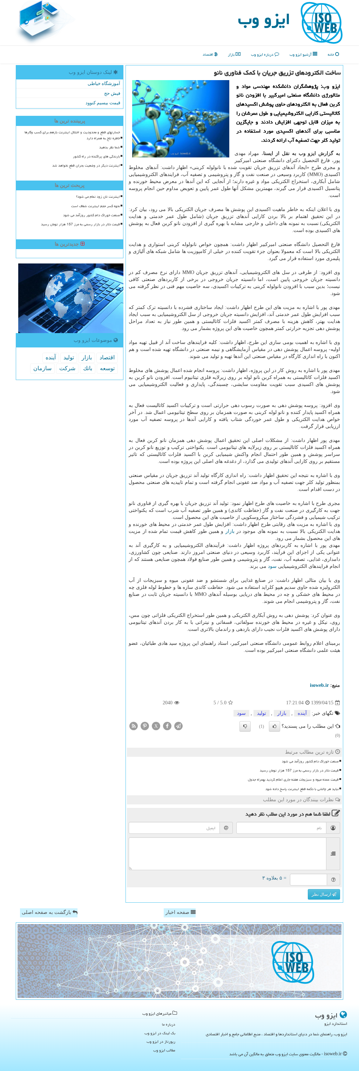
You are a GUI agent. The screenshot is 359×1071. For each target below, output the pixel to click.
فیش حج (112, 93)
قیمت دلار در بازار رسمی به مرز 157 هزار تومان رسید (299, 770)
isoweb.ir (319, 685)
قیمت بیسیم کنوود (103, 102)
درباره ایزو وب (263, 54)
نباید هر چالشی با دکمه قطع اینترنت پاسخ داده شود (302, 788)
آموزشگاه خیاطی (104, 83)
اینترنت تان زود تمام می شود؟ (98, 196)
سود (272, 566)
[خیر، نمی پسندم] (245, 726)
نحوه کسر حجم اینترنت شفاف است (95, 206)
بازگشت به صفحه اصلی (47, 912)
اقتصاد (208, 54)
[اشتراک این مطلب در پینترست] (145, 725)
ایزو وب (264, 19)
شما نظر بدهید (109, 147)
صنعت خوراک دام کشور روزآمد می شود (310, 761)
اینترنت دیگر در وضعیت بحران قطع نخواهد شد (86, 165)
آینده (302, 713)
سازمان (42, 368)
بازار (232, 54)
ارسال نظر (322, 894)
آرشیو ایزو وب (301, 54)
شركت (67, 368)
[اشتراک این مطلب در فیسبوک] (167, 725)
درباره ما (168, 1024)
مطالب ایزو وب (164, 1050)
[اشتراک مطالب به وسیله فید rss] (133, 725)
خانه (331, 54)
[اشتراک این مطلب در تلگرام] (178, 725)
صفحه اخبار (178, 912)
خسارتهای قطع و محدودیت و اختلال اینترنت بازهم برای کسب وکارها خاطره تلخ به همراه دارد (72, 135)
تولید (261, 713)
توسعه (107, 368)
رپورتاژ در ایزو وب (161, 1041)
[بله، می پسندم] (274, 726)
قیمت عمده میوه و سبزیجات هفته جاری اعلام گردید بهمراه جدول (293, 779)
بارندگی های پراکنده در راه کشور (96, 156)
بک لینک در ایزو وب (159, 1033)
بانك (87, 368)
